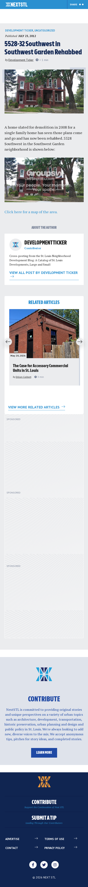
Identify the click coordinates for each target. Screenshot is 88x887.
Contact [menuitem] (11, 848)
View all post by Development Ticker (43, 273)
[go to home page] (17, 4)
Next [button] (81, 342)
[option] (44, 347)
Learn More (44, 753)
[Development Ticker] (15, 245)
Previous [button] (6, 342)
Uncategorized (44, 30)
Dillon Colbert (23, 376)
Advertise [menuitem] (12, 839)
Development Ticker (19, 30)
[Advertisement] (39, 454)
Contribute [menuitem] (44, 804)
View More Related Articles (34, 407)
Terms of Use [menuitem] (54, 839)
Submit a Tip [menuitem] (44, 819)
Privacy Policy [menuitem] (54, 848)
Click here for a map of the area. (31, 211)
